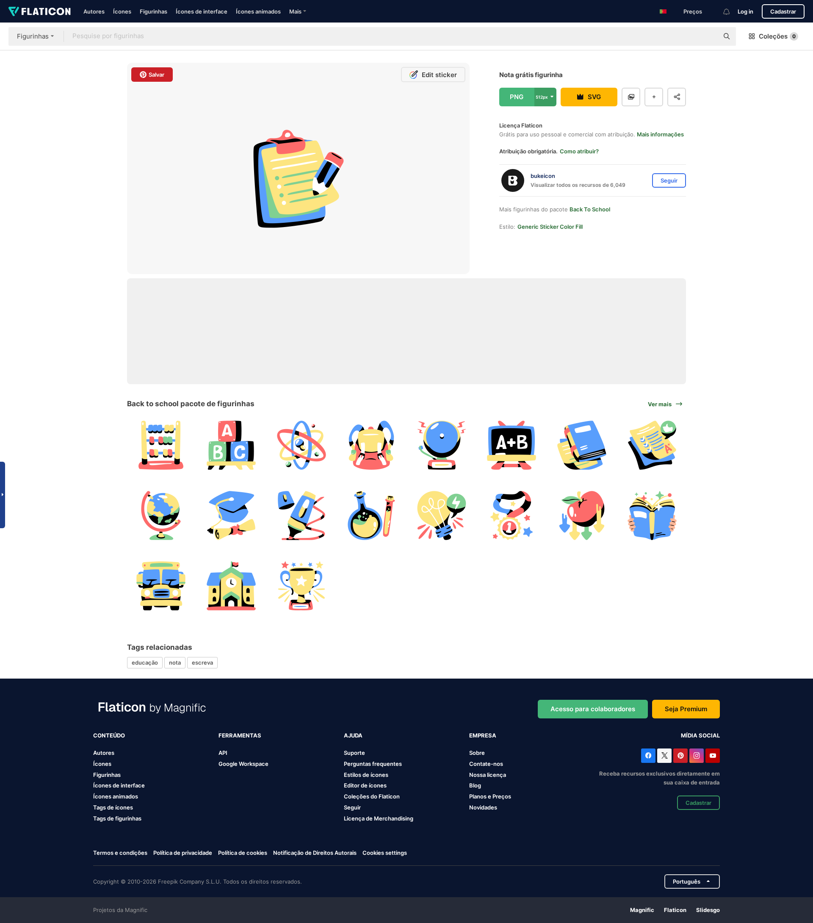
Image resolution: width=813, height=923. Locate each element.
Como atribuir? (579, 151)
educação (145, 662)
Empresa (482, 735)
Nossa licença (487, 774)
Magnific (642, 909)
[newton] (582, 515)
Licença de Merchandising (378, 818)
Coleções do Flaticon (372, 796)
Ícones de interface (201, 11)
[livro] (582, 445)
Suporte (354, 752)
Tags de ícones (113, 807)
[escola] (231, 585)
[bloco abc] (231, 445)
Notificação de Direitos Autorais (315, 852)
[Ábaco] (161, 445)
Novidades (483, 807)
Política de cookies (242, 852)
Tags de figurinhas (117, 818)
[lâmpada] (442, 515)
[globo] (161, 515)
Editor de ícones (365, 785)
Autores (94, 11)
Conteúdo (109, 735)
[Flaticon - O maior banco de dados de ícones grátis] (39, 11)
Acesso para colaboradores (592, 709)
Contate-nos (486, 763)
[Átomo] (301, 445)
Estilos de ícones (366, 774)
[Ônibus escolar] (161, 585)
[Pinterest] (680, 755)
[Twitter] (664, 755)
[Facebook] (648, 755)
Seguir (352, 807)
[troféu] (301, 585)
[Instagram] (696, 755)
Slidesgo (708, 909)
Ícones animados (258, 11)
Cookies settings (384, 853)
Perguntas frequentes (373, 763)
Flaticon (675, 909)
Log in (745, 11)
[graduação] (231, 515)
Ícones (122, 11)
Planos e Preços (490, 796)
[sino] (442, 445)
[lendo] (652, 515)
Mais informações (660, 134)
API (222, 752)
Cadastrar (783, 11)
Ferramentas (239, 735)
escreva (202, 662)
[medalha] (511, 515)
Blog (475, 785)
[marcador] (301, 515)
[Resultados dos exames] (652, 445)
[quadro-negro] (511, 445)
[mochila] (371, 445)
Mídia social (700, 735)
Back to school (590, 209)
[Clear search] (708, 36)
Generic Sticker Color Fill (550, 226)
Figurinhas (153, 11)
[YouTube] (712, 755)
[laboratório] (371, 515)
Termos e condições (120, 852)
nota (175, 662)
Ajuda (353, 735)
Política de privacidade (182, 852)
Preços (692, 11)
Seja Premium (686, 709)
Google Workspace (243, 763)
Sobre (477, 752)
